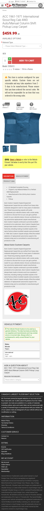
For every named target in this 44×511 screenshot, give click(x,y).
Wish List (4, 467)
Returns (3, 438)
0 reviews (16, 69)
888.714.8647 (21, 1)
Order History (5, 464)
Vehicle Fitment (22, 176)
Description (8, 176)
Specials (4, 451)
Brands (3, 447)
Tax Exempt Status (7, 423)
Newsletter (4, 469)
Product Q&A (9, 181)
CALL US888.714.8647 (33, 108)
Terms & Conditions (7, 427)
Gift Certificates (6, 449)
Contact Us (32, 1)
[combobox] (22, 46)
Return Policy (5, 420)
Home (4, 10)
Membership (5, 471)
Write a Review (27, 69)
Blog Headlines (6, 454)
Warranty (4, 425)
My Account (5, 462)
